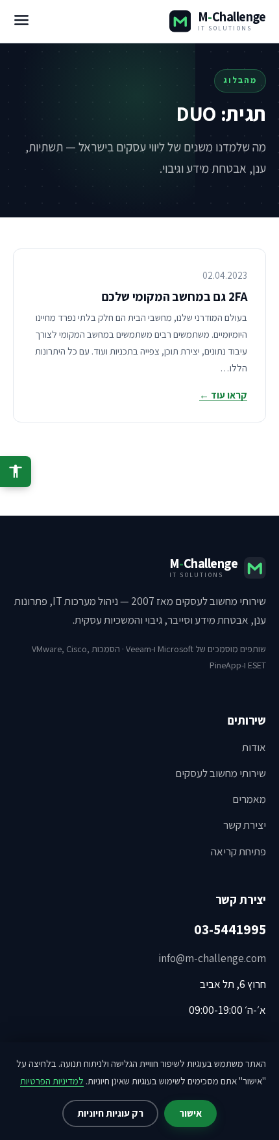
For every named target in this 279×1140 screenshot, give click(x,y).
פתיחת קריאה (238, 851)
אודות (254, 747)
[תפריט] (21, 21)
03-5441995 (230, 929)
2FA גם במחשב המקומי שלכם (174, 296)
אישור (190, 1113)
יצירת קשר (244, 825)
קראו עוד (223, 395)
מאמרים (249, 799)
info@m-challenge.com (212, 958)
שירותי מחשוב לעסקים (220, 773)
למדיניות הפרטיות (52, 1081)
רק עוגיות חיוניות (110, 1113)
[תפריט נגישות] (15, 471)
